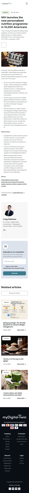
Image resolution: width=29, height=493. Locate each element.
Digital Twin (7, 466)
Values (7, 446)
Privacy (21, 463)
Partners (7, 471)
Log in (21, 444)
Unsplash (4, 195)
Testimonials (7, 468)
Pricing (7, 441)
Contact (7, 449)
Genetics (5, 12)
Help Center (21, 436)
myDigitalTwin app (21, 439)
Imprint (22, 458)
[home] (6, 3)
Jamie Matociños (18, 193)
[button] (27, 3)
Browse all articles (14, 293)
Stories (7, 444)
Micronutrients (7, 461)
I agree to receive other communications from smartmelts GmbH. (13, 267)
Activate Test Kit (21, 441)
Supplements (7, 463)
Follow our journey (14, 485)
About (7, 436)
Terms (21, 461)
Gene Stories (7, 458)
